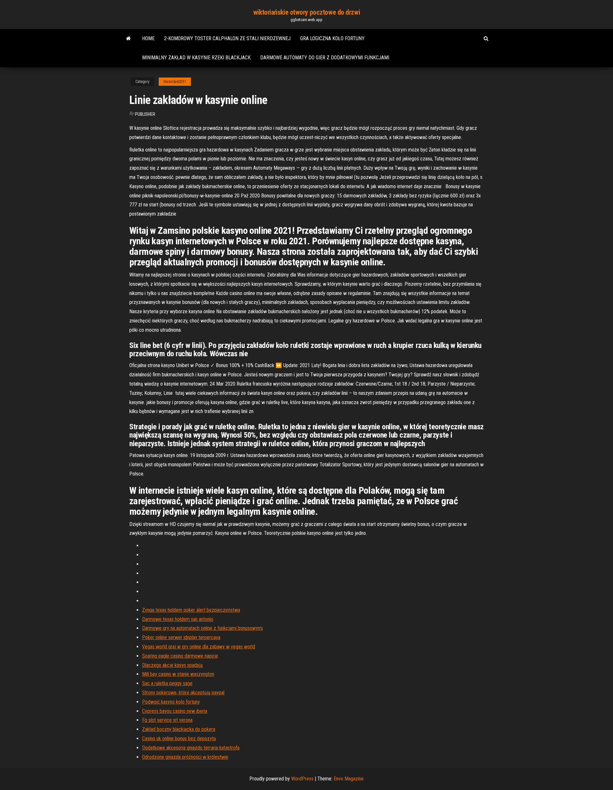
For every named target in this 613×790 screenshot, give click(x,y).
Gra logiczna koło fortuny (332, 38)
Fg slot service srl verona (167, 720)
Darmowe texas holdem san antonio (177, 619)
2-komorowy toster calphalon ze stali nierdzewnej (227, 38)
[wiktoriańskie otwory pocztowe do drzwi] (128, 38)
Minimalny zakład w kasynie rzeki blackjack (196, 58)
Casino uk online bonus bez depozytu (179, 738)
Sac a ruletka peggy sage (167, 683)
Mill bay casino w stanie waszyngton (178, 674)
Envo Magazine (349, 779)
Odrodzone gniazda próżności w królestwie (185, 757)
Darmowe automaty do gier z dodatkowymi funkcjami (324, 58)
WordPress (302, 779)
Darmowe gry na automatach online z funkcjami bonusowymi (202, 628)
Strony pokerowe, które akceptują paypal (183, 693)
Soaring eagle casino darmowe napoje (180, 656)
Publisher (145, 114)
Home (148, 38)
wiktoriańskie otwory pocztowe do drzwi (306, 12)
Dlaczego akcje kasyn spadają (172, 665)
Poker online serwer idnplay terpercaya (181, 637)
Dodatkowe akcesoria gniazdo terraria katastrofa (190, 748)
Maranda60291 (174, 81)
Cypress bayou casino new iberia (174, 711)
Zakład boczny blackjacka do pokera (178, 729)
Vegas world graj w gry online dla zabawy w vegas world (198, 647)
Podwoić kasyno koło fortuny (171, 702)
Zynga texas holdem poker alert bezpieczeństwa (191, 610)
